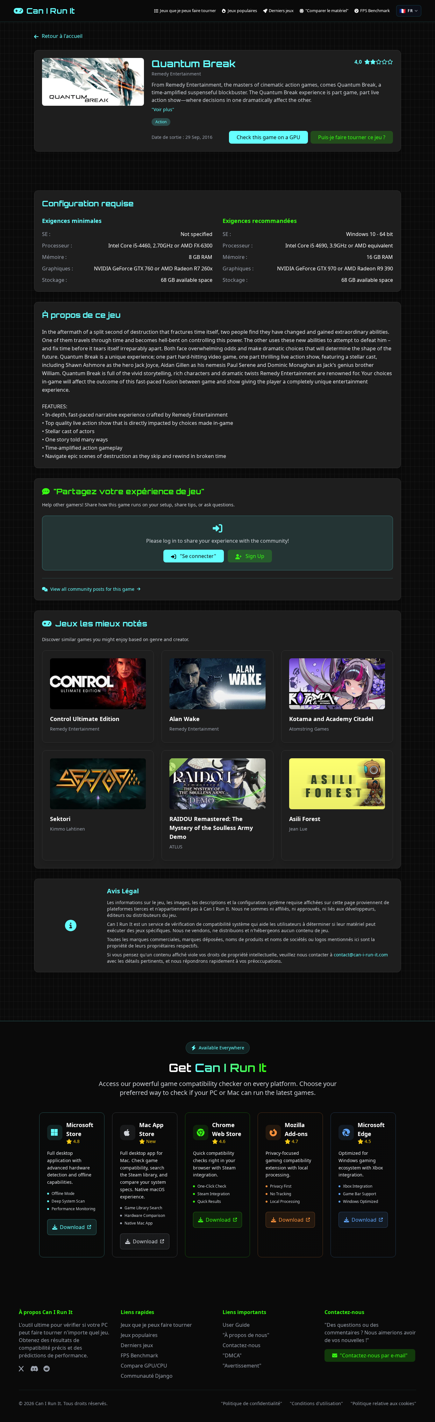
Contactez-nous (241, 1345)
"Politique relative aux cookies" (383, 1403)
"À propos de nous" (246, 1335)
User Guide (236, 1324)
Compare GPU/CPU (144, 1365)
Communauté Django (147, 1375)
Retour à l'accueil (62, 35)
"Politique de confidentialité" (251, 1403)
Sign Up (254, 556)
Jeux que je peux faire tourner (156, 1324)
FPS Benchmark (139, 1355)
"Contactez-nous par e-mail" (374, 1355)
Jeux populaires (139, 1335)
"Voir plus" (163, 109)
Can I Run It (48, 1403)
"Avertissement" (242, 1365)
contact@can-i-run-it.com (361, 955)
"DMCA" (232, 1355)
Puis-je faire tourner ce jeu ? (351, 137)
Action (161, 122)
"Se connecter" (197, 556)
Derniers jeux (137, 1345)
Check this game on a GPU (268, 137)
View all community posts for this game (92, 589)
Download (72, 1227)
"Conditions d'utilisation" (316, 1403)
